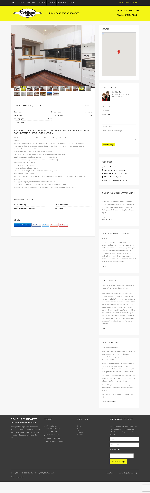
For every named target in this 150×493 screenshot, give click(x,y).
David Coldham (117, 92)
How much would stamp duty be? (115, 173)
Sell (78, 430)
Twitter (45, 225)
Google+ (54, 225)
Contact (72, 3)
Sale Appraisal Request (130, 3)
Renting (51, 3)
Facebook (36, 225)
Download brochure (22, 225)
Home (79, 426)
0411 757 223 (131, 15)
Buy (78, 428)
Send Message (118, 461)
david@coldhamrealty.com (120, 94)
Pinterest (63, 225)
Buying (20, 3)
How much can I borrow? (112, 167)
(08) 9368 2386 (131, 10)
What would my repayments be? (115, 170)
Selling (41, 3)
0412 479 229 (56, 438)
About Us (61, 3)
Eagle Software (129, 473)
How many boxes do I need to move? (116, 180)
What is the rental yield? (112, 177)
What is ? (107, 114)
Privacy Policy (109, 473)
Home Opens (31, 3)
